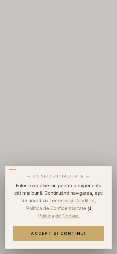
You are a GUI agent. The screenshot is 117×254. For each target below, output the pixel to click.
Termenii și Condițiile (72, 200)
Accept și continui (58, 233)
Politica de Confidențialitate (56, 208)
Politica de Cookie (58, 216)
